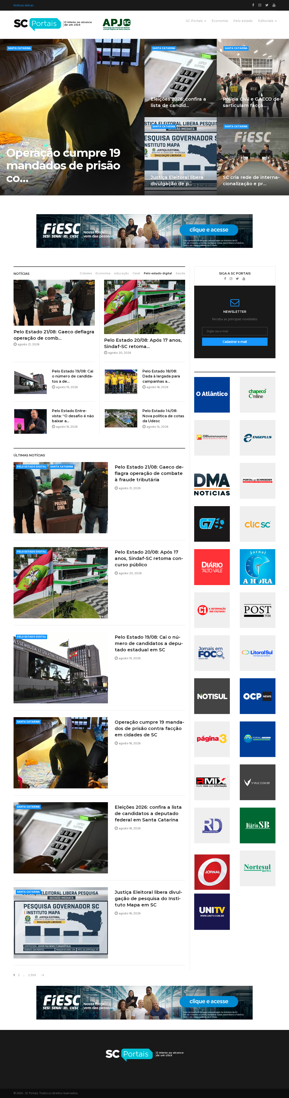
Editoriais (265, 21)
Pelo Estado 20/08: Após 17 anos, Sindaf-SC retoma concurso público (149, 558)
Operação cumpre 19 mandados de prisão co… (63, 165)
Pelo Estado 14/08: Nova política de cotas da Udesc (163, 416)
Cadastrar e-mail (235, 341)
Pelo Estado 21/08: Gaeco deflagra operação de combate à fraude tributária (149, 473)
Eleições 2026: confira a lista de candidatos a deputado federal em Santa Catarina (148, 813)
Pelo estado (243, 21)
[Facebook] (225, 278)
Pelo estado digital (31, 466)
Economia (220, 21)
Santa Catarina (19, 48)
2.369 (32, 975)
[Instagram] (231, 278)
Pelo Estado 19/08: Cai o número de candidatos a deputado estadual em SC (149, 643)
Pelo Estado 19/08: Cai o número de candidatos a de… (72, 376)
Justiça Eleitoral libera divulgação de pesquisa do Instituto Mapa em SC (148, 898)
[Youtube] (243, 278)
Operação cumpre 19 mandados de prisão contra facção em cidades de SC (149, 728)
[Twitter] (237, 278)
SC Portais (194, 21)
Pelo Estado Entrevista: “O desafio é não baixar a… (73, 416)
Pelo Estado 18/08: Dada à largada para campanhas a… (161, 376)
